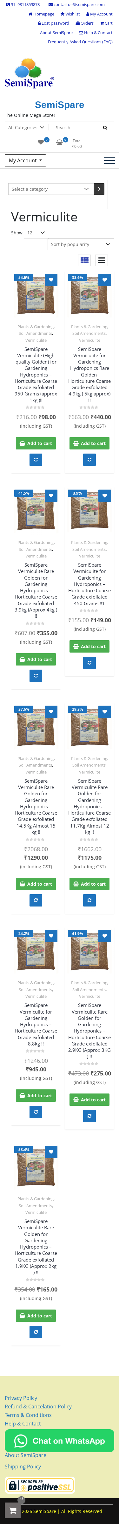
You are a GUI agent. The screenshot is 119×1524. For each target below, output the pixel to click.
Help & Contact (98, 32)
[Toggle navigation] (109, 160)
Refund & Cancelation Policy (38, 1406)
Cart (108, 23)
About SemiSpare (56, 32)
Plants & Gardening (35, 326)
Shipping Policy (23, 1466)
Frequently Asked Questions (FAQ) (80, 42)
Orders (87, 23)
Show (17, 233)
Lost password (55, 23)
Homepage (43, 14)
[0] (13, 1510)
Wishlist (72, 14)
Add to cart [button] (39, 443)
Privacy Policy (21, 1397)
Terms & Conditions (28, 1415)
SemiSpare (59, 104)
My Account (101, 14)
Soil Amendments (35, 333)
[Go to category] (99, 189)
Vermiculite (36, 340)
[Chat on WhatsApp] (59, 1440)
